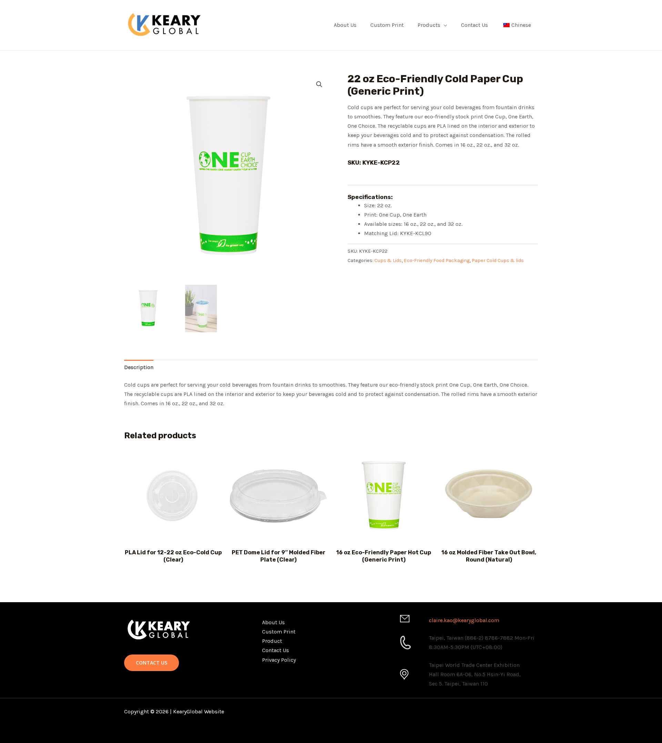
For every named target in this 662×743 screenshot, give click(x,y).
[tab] (138, 367)
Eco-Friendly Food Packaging (437, 260)
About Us (345, 25)
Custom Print (387, 25)
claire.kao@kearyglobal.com (464, 620)
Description (138, 367)
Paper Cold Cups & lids (498, 260)
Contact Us (474, 25)
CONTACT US (151, 662)
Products (429, 25)
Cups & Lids (388, 260)
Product (272, 641)
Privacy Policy (279, 660)
